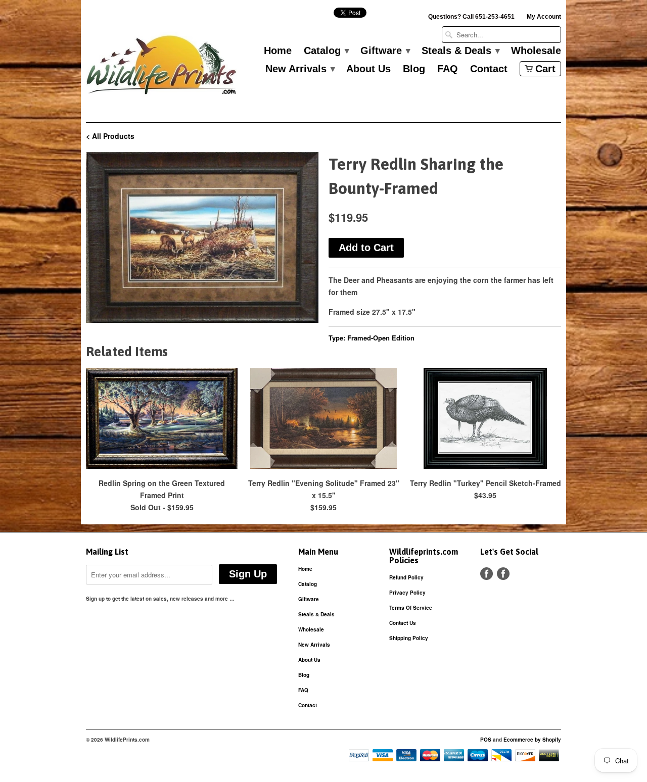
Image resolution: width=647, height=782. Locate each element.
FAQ (447, 69)
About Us (368, 69)
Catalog (326, 51)
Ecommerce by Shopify (532, 739)
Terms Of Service (410, 607)
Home (278, 51)
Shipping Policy (408, 638)
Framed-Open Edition (380, 338)
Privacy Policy (407, 592)
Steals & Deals (460, 51)
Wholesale (536, 51)
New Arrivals (299, 69)
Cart (545, 68)
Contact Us (402, 622)
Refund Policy (406, 577)
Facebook (486, 573)
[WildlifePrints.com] (162, 67)
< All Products (110, 136)
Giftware (384, 51)
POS (485, 739)
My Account (544, 16)
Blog (414, 69)
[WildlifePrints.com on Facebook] (503, 573)
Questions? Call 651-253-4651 (471, 16)
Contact (488, 69)
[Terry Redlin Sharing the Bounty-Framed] (202, 237)
